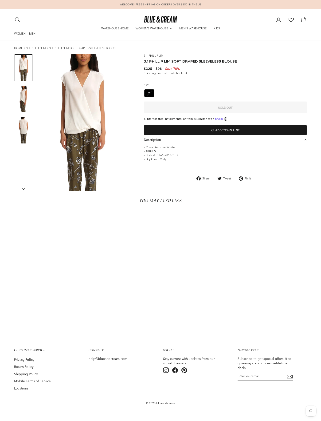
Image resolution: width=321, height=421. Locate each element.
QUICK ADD (48, 306)
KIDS (217, 28)
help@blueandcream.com (108, 359)
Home (18, 48)
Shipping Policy (26, 374)
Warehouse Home (115, 28)
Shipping (150, 73)
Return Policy (24, 367)
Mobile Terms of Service (32, 381)
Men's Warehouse (193, 28)
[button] (225, 139)
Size (146, 85)
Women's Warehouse (152, 28)
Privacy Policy (24, 359)
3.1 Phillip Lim (36, 48)
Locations (21, 388)
